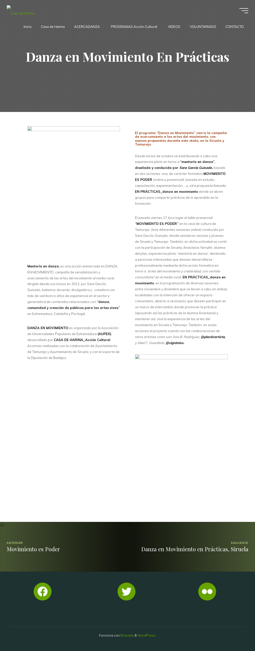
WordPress (146, 635)
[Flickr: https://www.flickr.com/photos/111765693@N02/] (207, 592)
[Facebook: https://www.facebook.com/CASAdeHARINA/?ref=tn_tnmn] (43, 592)
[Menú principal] (243, 10)
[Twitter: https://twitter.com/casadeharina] (126, 592)
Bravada (127, 635)
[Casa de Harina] (21, 10)
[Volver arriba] (235, 631)
